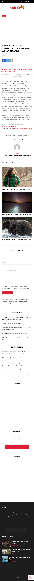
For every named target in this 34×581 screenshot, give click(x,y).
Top (17, 577)
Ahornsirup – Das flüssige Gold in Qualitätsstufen (14, 353)
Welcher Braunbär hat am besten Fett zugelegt (16, 240)
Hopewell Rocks (10, 135)
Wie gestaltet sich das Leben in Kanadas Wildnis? (17, 189)
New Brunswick (22, 135)
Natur (4, 16)
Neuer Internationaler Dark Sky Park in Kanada (16, 214)
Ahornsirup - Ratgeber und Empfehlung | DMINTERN (15, 351)
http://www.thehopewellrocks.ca (22, 128)
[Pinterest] (17, 139)
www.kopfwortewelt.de (9, 126)
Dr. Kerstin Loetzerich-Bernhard (12, 54)
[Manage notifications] (30, 577)
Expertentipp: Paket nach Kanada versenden (18, 370)
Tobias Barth (5, 358)
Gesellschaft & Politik (18, 545)
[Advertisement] (17, 31)
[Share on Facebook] (4, 60)
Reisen (14, 561)
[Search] (31, 1)
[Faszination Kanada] (17, 7)
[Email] (20, 139)
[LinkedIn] (22, 139)
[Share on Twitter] (8, 60)
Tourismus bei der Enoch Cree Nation (11, 323)
